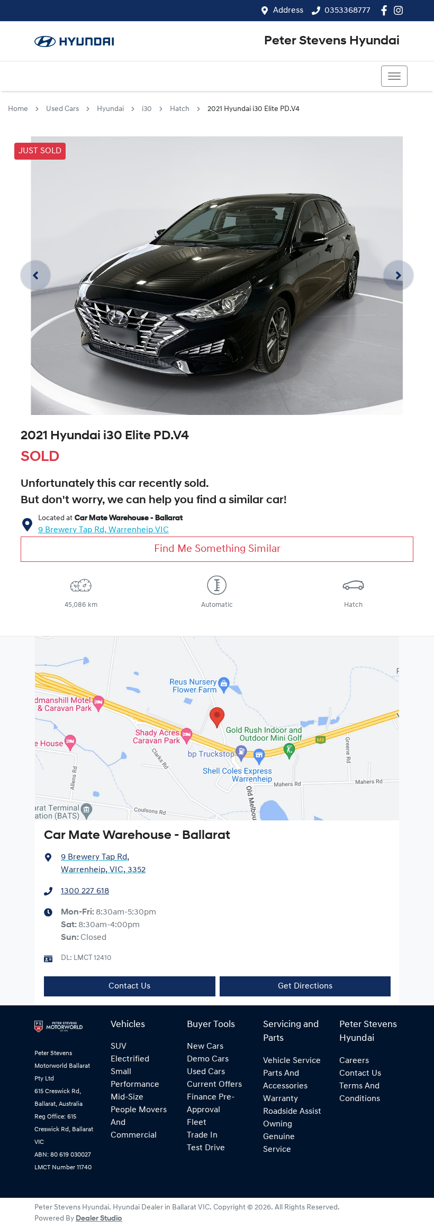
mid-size (127, 1097)
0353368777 (347, 10)
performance (135, 1084)
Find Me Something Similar (217, 549)
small (121, 1072)
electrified (130, 1059)
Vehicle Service (292, 1061)
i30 (147, 109)
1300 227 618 (85, 891)
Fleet (196, 1123)
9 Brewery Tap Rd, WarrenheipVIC (103, 530)
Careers (354, 1061)
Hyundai (110, 109)
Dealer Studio (99, 1219)
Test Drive (206, 1148)
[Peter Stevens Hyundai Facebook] (386, 10)
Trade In (202, 1135)
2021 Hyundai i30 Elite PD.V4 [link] (253, 109)
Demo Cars (208, 1059)
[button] (394, 76)
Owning (277, 1124)
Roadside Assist (292, 1111)
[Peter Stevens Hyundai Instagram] (400, 10)
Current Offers (214, 1084)
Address (288, 10)
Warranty (280, 1099)
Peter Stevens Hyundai (332, 41)
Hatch (179, 109)
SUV (118, 1046)
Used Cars (62, 109)
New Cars (205, 1046)
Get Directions (305, 986)
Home (18, 109)
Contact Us (129, 986)
